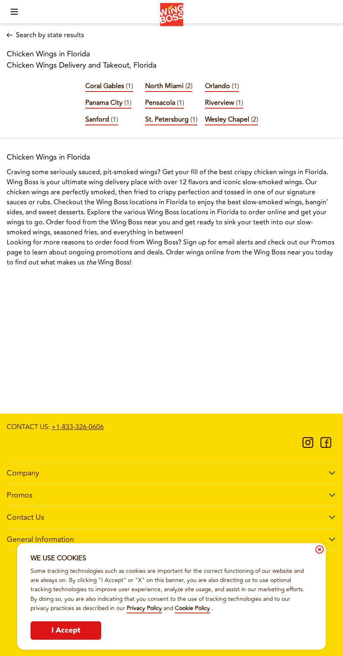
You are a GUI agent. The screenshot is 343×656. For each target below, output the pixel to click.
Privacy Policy (144, 608)
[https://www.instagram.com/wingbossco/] (307, 445)
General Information (40, 539)
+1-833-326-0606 (77, 427)
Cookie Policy (192, 608)
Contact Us (25, 517)
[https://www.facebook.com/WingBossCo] (325, 445)
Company (23, 473)
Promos (20, 495)
